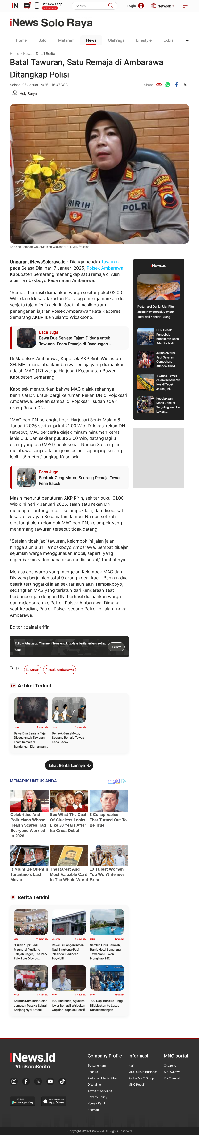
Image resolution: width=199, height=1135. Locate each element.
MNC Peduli (136, 1084)
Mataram (66, 40)
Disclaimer (95, 1084)
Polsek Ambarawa (105, 268)
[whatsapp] (168, 84)
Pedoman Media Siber (102, 1078)
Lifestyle (144, 40)
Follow (116, 646)
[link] (159, 84)
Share (148, 85)
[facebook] (176, 84)
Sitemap (93, 1109)
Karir (131, 1065)
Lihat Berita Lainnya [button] (67, 765)
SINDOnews (172, 1072)
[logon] (15, 5)
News (91, 40)
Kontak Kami (96, 1103)
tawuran (110, 261)
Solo (42, 40)
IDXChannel (172, 1078)
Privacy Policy (97, 1097)
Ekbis (168, 40)
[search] (111, 6)
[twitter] (185, 84)
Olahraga (116, 40)
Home (21, 40)
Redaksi (93, 1072)
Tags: (15, 667)
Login (131, 6)
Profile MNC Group (141, 1078)
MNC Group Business (142, 1072)
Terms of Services (100, 1091)
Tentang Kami (97, 1065)
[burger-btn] (185, 6)
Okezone (170, 1065)
